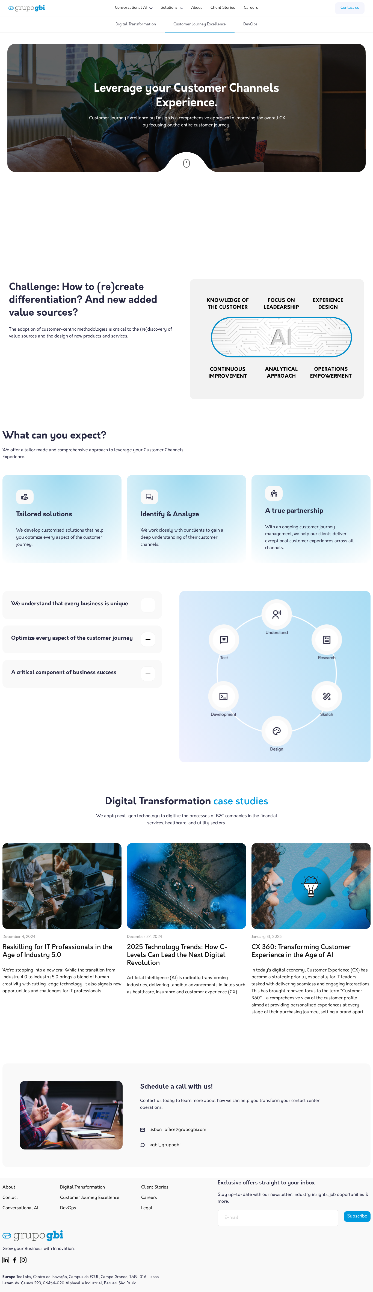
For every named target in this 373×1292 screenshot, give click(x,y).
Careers (251, 8)
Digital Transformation (136, 24)
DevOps (250, 24)
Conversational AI (20, 1208)
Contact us (350, 8)
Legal (146, 1208)
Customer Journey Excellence (199, 24)
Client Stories (223, 8)
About (196, 8)
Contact (10, 1198)
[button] (133, 8)
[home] (26, 8)
